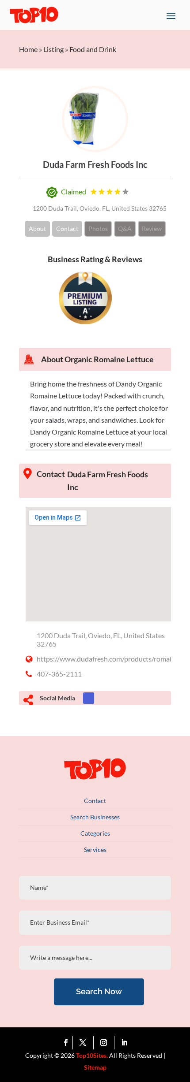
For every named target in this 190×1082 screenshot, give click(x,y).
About (37, 228)
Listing (53, 49)
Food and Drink (92, 49)
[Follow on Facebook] (66, 1042)
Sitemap (95, 1067)
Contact (67, 228)
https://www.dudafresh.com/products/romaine (108, 658)
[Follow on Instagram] (105, 1042)
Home (28, 49)
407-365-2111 (59, 673)
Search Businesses (95, 817)
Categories (95, 833)
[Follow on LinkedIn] (124, 1042)
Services (95, 849)
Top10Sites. (92, 1055)
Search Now (99, 991)
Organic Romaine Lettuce (109, 359)
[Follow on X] (85, 1042)
